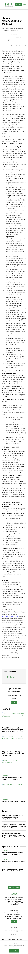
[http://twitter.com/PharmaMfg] (16, 934)
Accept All (14, 950)
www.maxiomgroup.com (10, 616)
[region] (14, 947)
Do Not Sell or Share (17, 939)
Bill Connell (14, 34)
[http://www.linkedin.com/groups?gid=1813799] (13, 934)
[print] (25, 45)
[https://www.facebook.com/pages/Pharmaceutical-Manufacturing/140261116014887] (11, 934)
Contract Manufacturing (9, 14)
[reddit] (16, 45)
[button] (3, 5)
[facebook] (8, 45)
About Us (4, 939)
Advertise (9, 939)
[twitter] (14, 45)
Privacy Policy (16, 946)
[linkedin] (11, 45)
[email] (19, 45)
